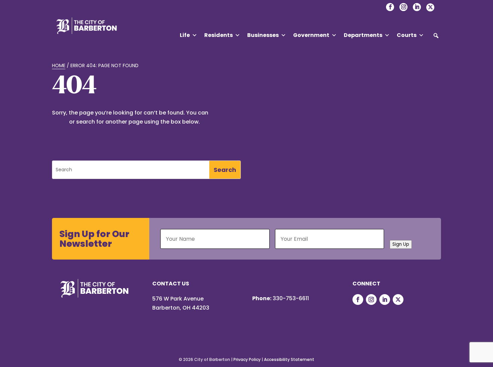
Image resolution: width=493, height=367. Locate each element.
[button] (436, 36)
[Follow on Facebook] (357, 299)
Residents (218, 35)
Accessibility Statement (289, 359)
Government (311, 35)
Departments (363, 35)
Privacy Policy (247, 359)
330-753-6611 (291, 298)
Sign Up (400, 244)
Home (58, 65)
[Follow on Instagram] (371, 299)
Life (185, 35)
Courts (407, 35)
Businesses (263, 35)
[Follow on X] (398, 299)
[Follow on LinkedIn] (384, 299)
